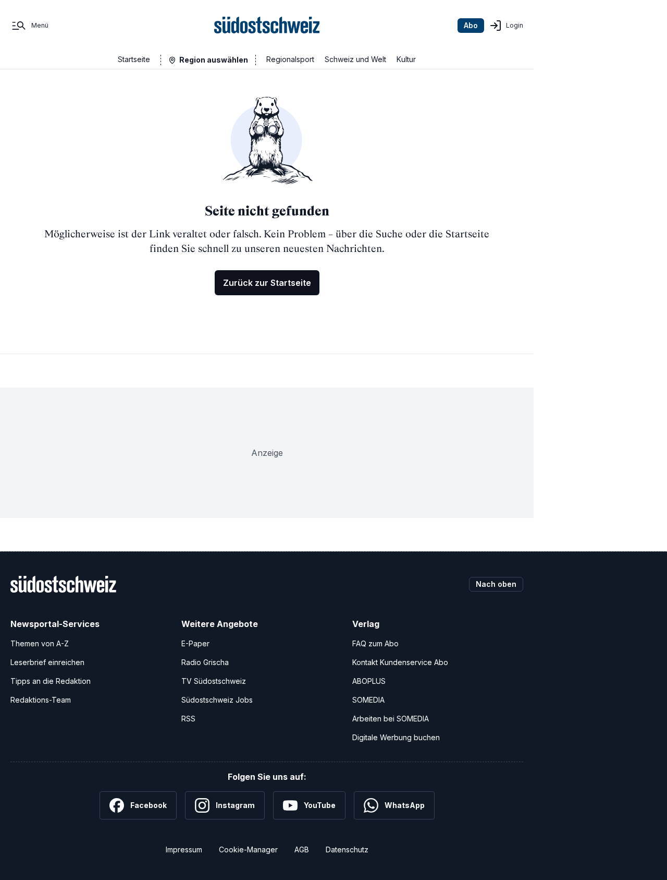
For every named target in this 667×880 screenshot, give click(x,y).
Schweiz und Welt (355, 59)
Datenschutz (347, 849)
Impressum (184, 849)
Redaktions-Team (40, 699)
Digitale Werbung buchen (396, 737)
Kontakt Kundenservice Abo (400, 662)
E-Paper (195, 643)
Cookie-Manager (248, 849)
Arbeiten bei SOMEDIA (390, 718)
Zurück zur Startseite (267, 283)
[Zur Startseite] (267, 25)
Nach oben (496, 584)
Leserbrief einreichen (47, 662)
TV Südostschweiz (213, 681)
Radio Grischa (205, 662)
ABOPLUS (369, 681)
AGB (301, 849)
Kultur (406, 59)
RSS (188, 718)
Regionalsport (290, 59)
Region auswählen (213, 59)
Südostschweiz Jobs (217, 699)
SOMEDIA (368, 699)
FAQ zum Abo (375, 643)
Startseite (134, 59)
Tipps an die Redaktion (50, 681)
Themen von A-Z (39, 643)
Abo (471, 25)
